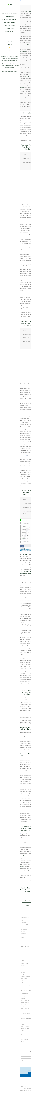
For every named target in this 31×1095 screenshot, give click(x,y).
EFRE (22, 1084)
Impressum (23, 1032)
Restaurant (23, 1024)
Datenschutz (24, 1035)
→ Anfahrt (23, 933)
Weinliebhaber (25, 554)
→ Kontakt (23, 980)
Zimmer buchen (24, 1022)
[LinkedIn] (22, 954)
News (22, 1030)
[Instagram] (26, 951)
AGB (22, 1037)
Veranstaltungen (25, 1028)
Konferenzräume (25, 1026)
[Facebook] (22, 951)
